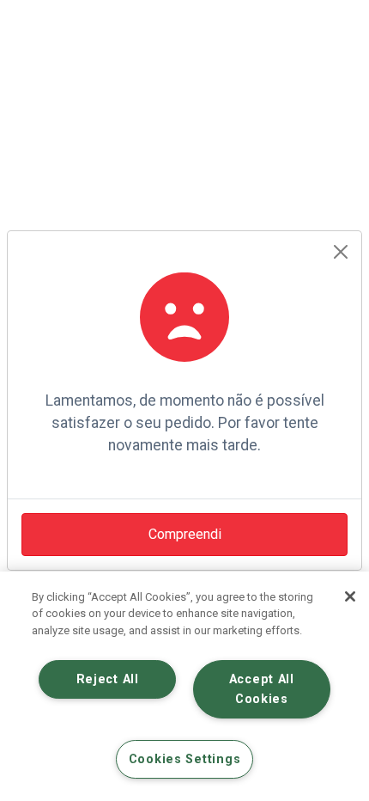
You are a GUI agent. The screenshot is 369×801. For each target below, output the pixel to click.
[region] (184, 686)
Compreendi (184, 534)
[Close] (340, 252)
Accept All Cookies (261, 689)
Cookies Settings (185, 759)
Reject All (107, 679)
